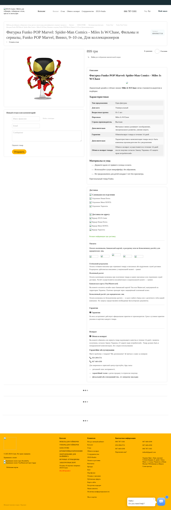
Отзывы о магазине (94, 476)
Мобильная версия (12, 467)
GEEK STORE (64, 448)
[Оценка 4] (39, 145)
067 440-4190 (97, 361)
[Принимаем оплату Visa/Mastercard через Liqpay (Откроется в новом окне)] (20, 463)
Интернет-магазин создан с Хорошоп (15, 505)
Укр (145, 11)
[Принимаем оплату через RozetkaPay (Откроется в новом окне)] (16, 461)
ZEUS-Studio (101, 11)
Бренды (90, 467)
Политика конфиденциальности (98, 492)
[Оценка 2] (31, 145)
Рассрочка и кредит (94, 485)
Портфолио (91, 473)
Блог (89, 470)
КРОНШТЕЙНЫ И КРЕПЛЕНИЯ (70, 451)
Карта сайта (91, 482)
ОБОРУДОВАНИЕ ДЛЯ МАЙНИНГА (67, 455)
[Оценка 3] (35, 145)
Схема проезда (147, 466)
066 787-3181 (130, 11)
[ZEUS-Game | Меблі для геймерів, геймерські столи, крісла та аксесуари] (10, 443)
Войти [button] (93, 57)
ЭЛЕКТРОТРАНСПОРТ (67, 462)
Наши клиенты (92, 488)
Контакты (90, 464)
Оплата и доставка (93, 460)
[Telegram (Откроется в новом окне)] (6, 2)
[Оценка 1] (27, 145)
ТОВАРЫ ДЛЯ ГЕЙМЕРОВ (69, 445)
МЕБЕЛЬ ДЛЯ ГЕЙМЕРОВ (69, 442)
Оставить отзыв (14, 42)
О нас (63, 11)
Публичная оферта (94, 479)
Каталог (56, 11)
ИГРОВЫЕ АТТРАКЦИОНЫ (69, 459)
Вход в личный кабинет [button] (95, 442)
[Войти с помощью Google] (56, 118)
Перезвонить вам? (121, 452)
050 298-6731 (97, 358)
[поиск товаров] (114, 11)
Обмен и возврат (73, 11)
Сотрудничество (88, 11)
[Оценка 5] (43, 145)
